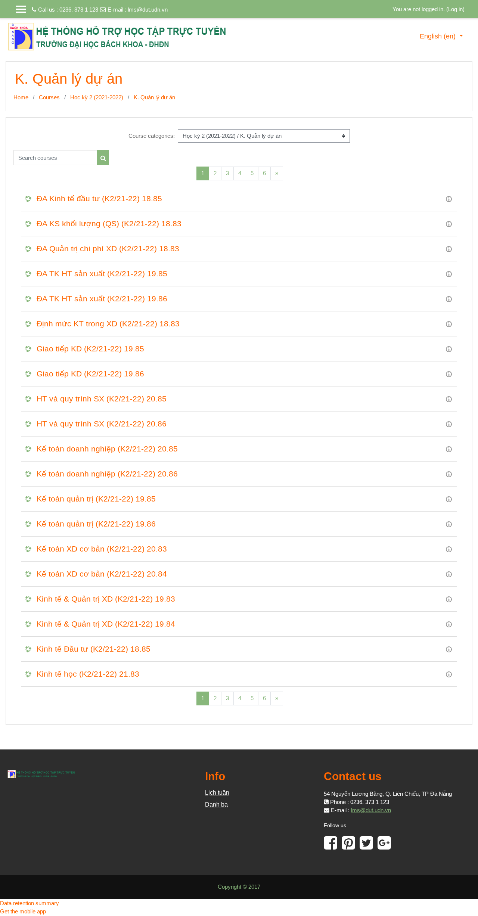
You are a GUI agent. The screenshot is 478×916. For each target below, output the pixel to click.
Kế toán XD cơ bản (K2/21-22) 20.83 (102, 548)
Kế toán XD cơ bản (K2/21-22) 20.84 (102, 573)
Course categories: (151, 136)
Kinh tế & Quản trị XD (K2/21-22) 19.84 (106, 624)
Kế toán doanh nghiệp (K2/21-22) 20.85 (107, 448)
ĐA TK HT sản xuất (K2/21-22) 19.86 (102, 298)
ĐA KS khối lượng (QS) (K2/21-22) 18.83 (109, 223)
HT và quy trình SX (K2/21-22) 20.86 (102, 423)
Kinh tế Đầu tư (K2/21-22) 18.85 (93, 649)
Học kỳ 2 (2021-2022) (96, 97)
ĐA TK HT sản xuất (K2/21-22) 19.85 (102, 273)
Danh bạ (216, 804)
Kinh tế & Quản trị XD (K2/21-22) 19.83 (106, 598)
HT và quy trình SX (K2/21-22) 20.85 (102, 398)
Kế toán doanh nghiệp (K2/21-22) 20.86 (107, 473)
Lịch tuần (217, 792)
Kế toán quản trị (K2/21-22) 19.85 (96, 498)
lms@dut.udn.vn (148, 9)
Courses (49, 97)
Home (20, 97)
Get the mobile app (23, 911)
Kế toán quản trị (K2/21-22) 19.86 (96, 523)
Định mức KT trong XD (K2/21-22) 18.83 (108, 323)
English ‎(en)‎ (438, 36)
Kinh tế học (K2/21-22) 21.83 (88, 674)
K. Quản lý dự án (154, 97)
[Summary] (449, 198)
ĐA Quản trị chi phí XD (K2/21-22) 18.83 (108, 248)
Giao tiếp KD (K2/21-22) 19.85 (90, 348)
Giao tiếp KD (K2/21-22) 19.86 (90, 373)
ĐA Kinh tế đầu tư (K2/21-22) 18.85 (99, 198)
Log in (455, 9)
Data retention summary (29, 903)
